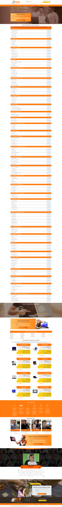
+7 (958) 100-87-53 (47, 0)
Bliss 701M (22, 338)
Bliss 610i (22, 333)
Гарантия (32, 5)
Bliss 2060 (11, 333)
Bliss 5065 (43, 333)
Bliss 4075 (32, 336)
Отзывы (38, 5)
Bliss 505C (11, 335)
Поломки (25, 5)
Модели (19, 5)
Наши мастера (46, 5)
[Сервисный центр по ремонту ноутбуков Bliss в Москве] (15, 2)
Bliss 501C (11, 336)
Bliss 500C (22, 336)
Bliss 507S (32, 333)
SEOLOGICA (13, 502)
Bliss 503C (43, 335)
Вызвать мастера (20, 20)
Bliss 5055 (32, 335)
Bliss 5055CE (23, 335)
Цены (13, 5)
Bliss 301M (43, 336)
